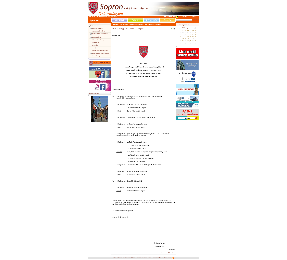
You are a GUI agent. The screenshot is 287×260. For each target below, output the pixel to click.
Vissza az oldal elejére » (168, 253)
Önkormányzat (94, 25)
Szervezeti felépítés (97, 28)
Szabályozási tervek (97, 48)
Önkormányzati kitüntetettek (100, 50)
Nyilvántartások (96, 37)
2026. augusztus (187, 28)
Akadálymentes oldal (169, 16)
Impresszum (144, 258)
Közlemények (96, 42)
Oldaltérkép (167, 258)
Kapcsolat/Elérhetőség (98, 31)
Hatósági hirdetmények (98, 39)
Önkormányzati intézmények (100, 53)
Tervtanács (95, 45)
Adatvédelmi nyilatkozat (155, 258)
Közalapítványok (96, 56)
